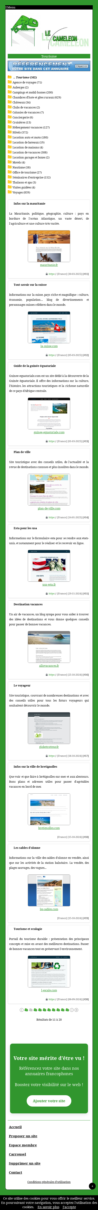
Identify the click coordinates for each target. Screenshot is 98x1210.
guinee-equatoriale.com (49, 432)
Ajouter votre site (49, 1100)
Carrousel (17, 1154)
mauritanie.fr (49, 265)
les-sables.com (49, 909)
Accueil (15, 1127)
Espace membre (23, 1145)
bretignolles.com (49, 828)
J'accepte (69, 1207)
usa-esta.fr (49, 584)
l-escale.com (49, 990)
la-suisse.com (49, 346)
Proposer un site (23, 1136)
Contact (15, 1172)
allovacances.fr (49, 666)
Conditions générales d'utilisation (49, 1182)
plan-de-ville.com (49, 508)
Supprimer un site (25, 1163)
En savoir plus (48, 1207)
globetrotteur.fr (49, 747)
